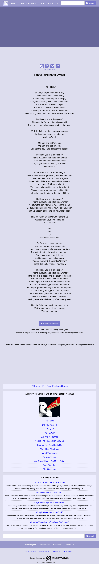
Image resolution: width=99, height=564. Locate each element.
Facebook (57, 544)
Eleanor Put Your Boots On (49, 445)
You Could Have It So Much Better (49, 461)
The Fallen (50, 421)
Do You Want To (49, 425)
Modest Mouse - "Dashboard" (49, 492)
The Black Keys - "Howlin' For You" (49, 482)
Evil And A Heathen (49, 437)
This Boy (50, 429)
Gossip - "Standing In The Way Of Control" (49, 522)
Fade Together (49, 465)
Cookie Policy (56, 551)
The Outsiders (49, 469)
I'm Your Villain (49, 457)
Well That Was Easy (49, 449)
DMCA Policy (68, 551)
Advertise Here (31, 551)
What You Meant (49, 453)
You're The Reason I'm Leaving (49, 441)
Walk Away (49, 433)
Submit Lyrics (30, 544)
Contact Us (69, 544)
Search (91, 3)
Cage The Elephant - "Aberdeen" (49, 502)
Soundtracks (44, 544)
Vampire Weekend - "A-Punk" (49, 512)
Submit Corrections (50, 323)
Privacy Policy (44, 551)
